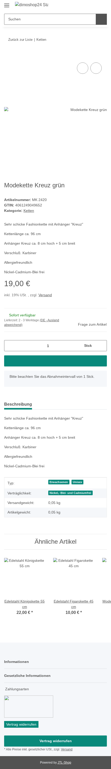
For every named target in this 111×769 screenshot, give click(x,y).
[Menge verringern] (9, 345)
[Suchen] (101, 19)
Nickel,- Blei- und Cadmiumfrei (70, 492)
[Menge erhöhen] (101, 345)
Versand (45, 295)
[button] (86, 6)
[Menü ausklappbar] (6, 3)
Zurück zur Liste (20, 40)
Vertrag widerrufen (55, 741)
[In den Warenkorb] (8, 55)
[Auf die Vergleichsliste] (82, 68)
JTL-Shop (64, 762)
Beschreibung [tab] (18, 404)
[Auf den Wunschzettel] (96, 68)
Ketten (28, 211)
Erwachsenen (59, 482)
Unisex (77, 482)
